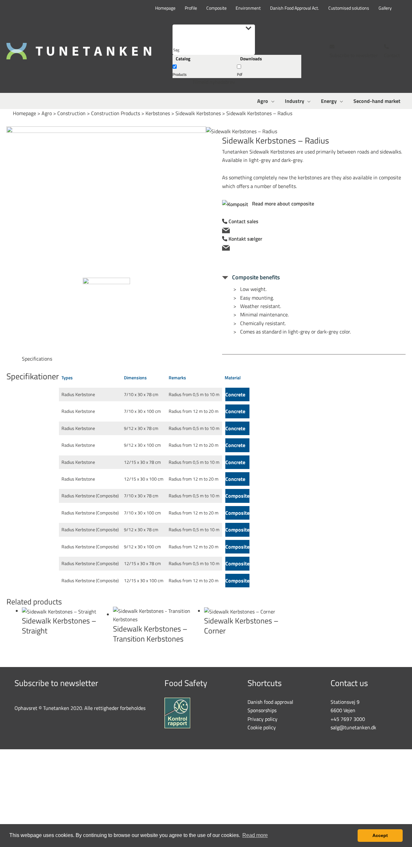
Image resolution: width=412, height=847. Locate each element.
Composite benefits (254, 277)
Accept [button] (380, 835)
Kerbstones (157, 113)
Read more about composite (281, 203)
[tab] (37, 358)
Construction (71, 113)
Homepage (24, 113)
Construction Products (115, 113)
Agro (47, 113)
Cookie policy (262, 727)
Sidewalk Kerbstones (198, 113)
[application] (271, 101)
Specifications (37, 359)
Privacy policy (262, 719)
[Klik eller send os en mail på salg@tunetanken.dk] (314, 247)
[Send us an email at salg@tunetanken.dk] (314, 229)
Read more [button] (255, 835)
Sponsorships (262, 710)
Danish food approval (270, 702)
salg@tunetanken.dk (353, 727)
